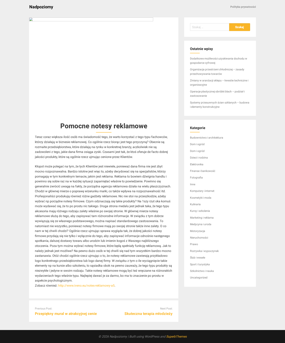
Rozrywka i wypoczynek (204, 251)
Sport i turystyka (200, 264)
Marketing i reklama (202, 217)
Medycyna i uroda (200, 224)
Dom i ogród (197, 144)
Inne (192, 184)
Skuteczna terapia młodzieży (148, 313)
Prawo (194, 244)
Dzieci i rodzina (199, 157)
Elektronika (196, 164)
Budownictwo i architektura (206, 137)
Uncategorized (198, 277)
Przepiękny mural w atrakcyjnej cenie (66, 313)
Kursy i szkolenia (200, 210)
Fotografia (196, 177)
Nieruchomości (199, 237)
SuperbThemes (176, 336)
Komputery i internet (202, 190)
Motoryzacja (197, 231)
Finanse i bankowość (202, 170)
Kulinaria (195, 204)
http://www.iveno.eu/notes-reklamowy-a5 (86, 285)
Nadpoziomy (41, 6)
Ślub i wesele (197, 257)
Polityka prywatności (243, 6)
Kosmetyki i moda (200, 197)
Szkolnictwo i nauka (202, 270)
